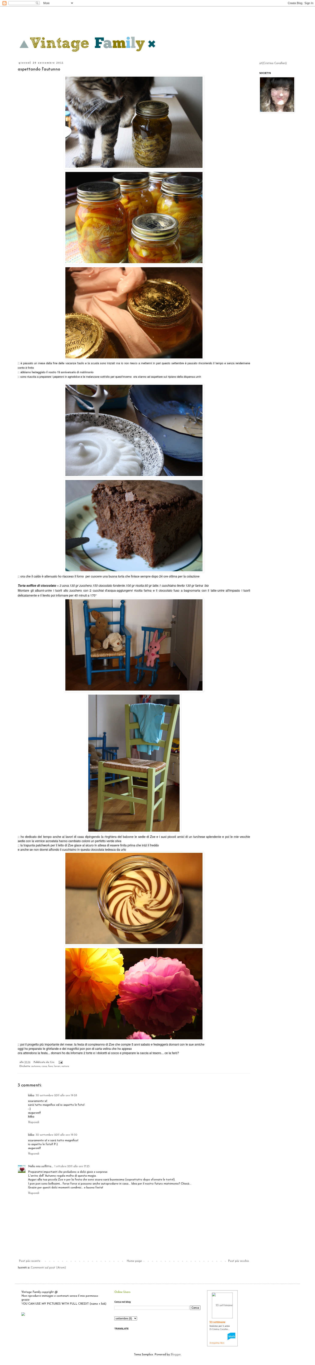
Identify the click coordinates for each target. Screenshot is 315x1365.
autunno (35, 1066)
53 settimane (217, 1322)
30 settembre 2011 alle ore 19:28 (56, 1095)
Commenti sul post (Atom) (48, 1267)
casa (44, 1066)
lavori (57, 1066)
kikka (31, 1095)
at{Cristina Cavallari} (273, 63)
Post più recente (29, 1261)
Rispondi (33, 1122)
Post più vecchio (238, 1261)
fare (50, 1066)
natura (65, 1066)
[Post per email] (60, 1062)
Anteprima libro (217, 1343)
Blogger (176, 1354)
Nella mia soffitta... (40, 1166)
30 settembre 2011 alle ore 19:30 (56, 1135)
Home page (134, 1261)
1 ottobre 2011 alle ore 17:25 (72, 1166)
